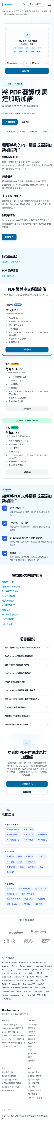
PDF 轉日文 (42, 840)
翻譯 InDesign (12, 904)
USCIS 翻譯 (32, 1024)
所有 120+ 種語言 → (36, 1098)
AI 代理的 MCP (8, 1090)
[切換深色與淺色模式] (24, 4)
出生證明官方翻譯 (10, 591)
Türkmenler (37, 991)
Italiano (32, 973)
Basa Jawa (6, 977)
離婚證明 (41, 856)
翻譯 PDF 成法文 (34, 1076)
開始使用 (27, 349)
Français (26, 969)
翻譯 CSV (26, 904)
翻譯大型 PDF (8, 582)
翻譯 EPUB (29, 899)
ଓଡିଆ (37, 980)
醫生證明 (31, 1061)
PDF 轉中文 (28, 834)
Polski (4, 984)
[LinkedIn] (3, 1110)
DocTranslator (10, 1010)
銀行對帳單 (11, 867)
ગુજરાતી (34, 969)
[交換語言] (27, 63)
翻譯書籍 (41, 899)
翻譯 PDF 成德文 (34, 1079)
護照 (20, 856)
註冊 (12, 512)
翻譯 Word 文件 (24, 888)
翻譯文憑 (6, 610)
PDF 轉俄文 (28, 840)
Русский (5, 988)
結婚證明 (29, 856)
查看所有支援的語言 (11, 262)
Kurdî (32, 977)
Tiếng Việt (31, 995)
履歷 (30, 1057)
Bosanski (5, 966)
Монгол (39, 977)
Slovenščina (27, 988)
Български (37, 962)
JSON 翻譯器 (8, 619)
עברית (41, 969)
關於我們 (5, 1014)
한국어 (25, 977)
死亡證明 (10, 861)
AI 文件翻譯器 (8, 596)
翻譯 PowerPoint (13, 899)
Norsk (30, 980)
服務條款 (14, 1014)
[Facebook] (9, 1110)
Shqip (36, 988)
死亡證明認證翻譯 (10, 614)
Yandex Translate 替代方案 (13, 1035)
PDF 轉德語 (42, 834)
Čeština (14, 966)
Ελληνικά (39, 966)
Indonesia (23, 973)
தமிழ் (13, 991)
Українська (14, 995)
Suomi (18, 969)
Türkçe (5, 995)
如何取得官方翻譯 (9, 1076)
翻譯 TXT (38, 904)
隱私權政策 (23, 1014)
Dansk (22, 966)
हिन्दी (47, 969)
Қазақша (17, 977)
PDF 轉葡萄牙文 (34, 1083)
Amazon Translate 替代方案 (13, 1039)
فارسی (11, 969)
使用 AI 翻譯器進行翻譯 (11, 1083)
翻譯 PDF (10, 888)
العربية (14, 962)
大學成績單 (30, 861)
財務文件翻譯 (8, 600)
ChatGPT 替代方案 (9, 1024)
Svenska (5, 991)
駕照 (21, 867)
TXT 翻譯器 (7, 624)
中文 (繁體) (6, 998)
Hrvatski (5, 973)
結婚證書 (31, 1035)
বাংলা (45, 962)
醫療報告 (31, 867)
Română (40, 984)
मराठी (46, 977)
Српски (44, 988)
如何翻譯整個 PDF (9, 1079)
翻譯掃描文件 (12, 894)
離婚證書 (31, 1039)
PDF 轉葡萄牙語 (13, 840)
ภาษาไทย (27, 991)
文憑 (20, 861)
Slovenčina (15, 988)
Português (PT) (29, 984)
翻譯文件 (11, 122)
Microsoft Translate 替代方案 (13, 1043)
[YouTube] (14, 1110)
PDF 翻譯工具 (8, 276)
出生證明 (10, 856)
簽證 (41, 867)
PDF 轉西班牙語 (13, 829)
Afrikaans (6, 962)
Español (48, 966)
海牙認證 (10, 872)
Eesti (4, 969)
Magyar (14, 973)
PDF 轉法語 (28, 829)
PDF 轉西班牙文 (34, 1072)
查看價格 (27, 791)
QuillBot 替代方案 (9, 1046)
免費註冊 (25, 122)
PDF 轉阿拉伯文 (13, 834)
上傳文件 (26, 784)
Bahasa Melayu (8, 980)
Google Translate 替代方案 (12, 1028)
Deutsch (30, 966)
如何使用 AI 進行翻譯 (10, 1087)
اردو (23, 995)
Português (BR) (15, 984)
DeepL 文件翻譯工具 (10, 1032)
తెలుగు (19, 991)
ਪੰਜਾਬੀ (44, 980)
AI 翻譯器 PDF (8, 605)
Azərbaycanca (25, 962)
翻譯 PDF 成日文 (34, 1090)
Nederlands (21, 980)
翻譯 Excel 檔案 (28, 894)
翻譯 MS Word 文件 (11, 586)
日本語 (39, 973)
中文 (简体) (41, 995)
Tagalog (48, 991)
